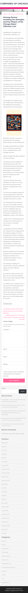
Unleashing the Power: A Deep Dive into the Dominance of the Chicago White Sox (13, 311)
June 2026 (4, 450)
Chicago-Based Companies (8, 567)
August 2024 (5, 529)
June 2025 (4, 491)
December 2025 (5, 469)
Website (5, 364)
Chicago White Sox (6, 563)
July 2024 (4, 533)
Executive (4, 571)
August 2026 (5, 442)
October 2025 (5, 476)
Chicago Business (6, 556)
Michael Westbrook (17, 14)
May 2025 (4, 495)
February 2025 (5, 506)
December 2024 (5, 514)
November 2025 (5, 473)
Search (4, 388)
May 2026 (4, 454)
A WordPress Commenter (9, 433)
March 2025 (4, 503)
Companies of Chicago (14, 3)
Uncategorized (5, 582)
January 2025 (5, 510)
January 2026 (5, 465)
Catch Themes (19, 590)
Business (4, 541)
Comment (6, 329)
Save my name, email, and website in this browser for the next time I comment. (13, 374)
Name (5, 349)
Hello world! (21, 433)
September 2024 (6, 525)
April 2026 (4, 457)
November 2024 (5, 518)
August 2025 (5, 484)
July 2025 (4, 488)
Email (5, 356)
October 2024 (5, 521)
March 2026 (4, 461)
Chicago (4, 544)
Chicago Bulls (5, 552)
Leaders (4, 575)
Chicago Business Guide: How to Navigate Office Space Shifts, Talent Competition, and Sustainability (14, 412)
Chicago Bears (7, 303)
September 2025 (6, 480)
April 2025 (4, 499)
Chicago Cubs (5, 559)
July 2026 (4, 446)
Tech (3, 578)
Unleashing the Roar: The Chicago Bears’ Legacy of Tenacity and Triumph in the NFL (14, 317)
